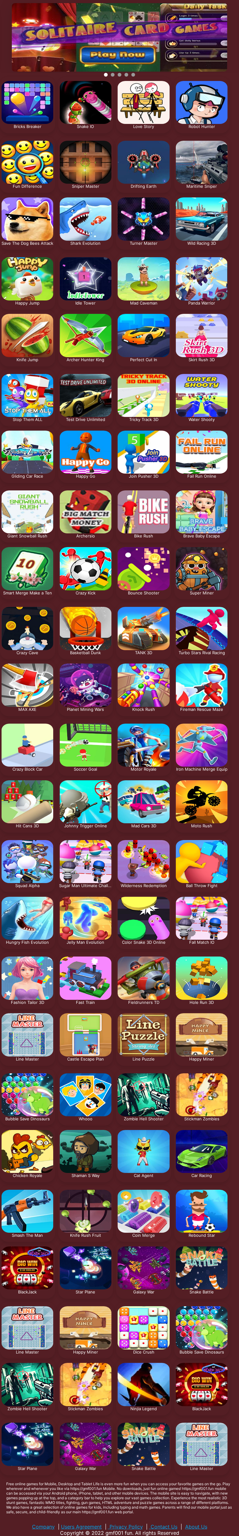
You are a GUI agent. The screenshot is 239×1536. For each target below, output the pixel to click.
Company (43, 1527)
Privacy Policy (125, 1527)
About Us (196, 1527)
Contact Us (163, 1527)
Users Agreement (81, 1527)
